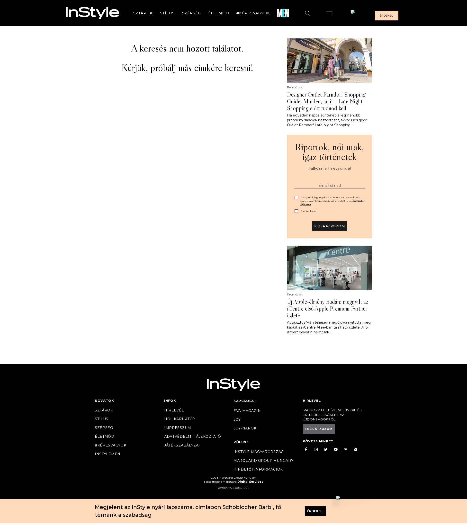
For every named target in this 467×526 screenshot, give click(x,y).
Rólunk (241, 442)
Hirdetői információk (258, 469)
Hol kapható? (179, 419)
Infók (170, 400)
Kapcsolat (245, 401)
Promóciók (295, 87)
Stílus (167, 13)
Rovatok (104, 400)
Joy (237, 419)
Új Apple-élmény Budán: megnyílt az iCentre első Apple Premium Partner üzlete (327, 308)
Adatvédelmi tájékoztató (192, 436)
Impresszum (177, 428)
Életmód (218, 13)
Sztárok (143, 13)
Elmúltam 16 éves (308, 211)
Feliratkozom (329, 226)
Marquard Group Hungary (263, 460)
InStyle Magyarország (259, 452)
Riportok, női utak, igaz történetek (329, 151)
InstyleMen (107, 454)
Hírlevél (174, 410)
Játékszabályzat (182, 445)
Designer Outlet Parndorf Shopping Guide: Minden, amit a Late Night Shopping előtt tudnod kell (326, 101)
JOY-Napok (245, 428)
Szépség (191, 13)
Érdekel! (387, 15)
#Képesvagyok (253, 13)
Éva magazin (247, 411)
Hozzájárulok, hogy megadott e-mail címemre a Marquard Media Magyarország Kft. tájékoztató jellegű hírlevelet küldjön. (332, 201)
